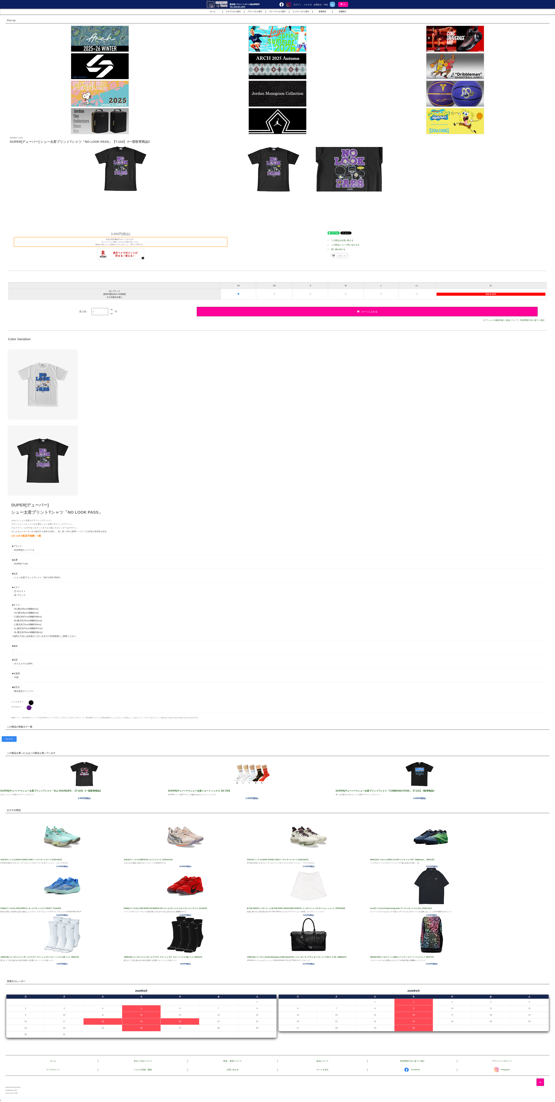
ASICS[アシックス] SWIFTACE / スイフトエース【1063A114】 (148, 860)
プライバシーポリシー (502, 1061)
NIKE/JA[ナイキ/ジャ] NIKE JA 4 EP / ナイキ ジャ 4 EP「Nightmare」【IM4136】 (402, 860)
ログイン (297, 4)
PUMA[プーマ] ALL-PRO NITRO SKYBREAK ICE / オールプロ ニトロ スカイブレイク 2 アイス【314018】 (166, 908)
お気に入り (342, 255)
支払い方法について (143, 1061)
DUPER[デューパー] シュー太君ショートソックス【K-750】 (199, 791)
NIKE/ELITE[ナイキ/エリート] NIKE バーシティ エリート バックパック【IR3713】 (402, 957)
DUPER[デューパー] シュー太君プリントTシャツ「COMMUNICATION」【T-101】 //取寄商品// (385, 791)
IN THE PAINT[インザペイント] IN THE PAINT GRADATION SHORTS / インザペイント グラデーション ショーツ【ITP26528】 (296, 908)
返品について (512, 320)
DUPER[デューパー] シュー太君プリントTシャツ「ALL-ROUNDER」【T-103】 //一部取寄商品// (50, 791)
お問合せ (318, 4)
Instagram (505, 1069)
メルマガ (308, 4)
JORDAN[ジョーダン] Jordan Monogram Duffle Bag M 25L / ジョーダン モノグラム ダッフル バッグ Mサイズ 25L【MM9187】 (297, 957)
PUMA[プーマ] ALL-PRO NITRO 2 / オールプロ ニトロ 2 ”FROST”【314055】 (31, 908)
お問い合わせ (232, 1069)
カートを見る (322, 1069)
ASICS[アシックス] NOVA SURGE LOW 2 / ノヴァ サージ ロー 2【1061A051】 (31, 860)
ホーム (53, 1061)
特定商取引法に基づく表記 (532, 320)
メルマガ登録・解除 (143, 1069)
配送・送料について (232, 1061)
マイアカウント (53, 1069)
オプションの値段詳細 (493, 320)
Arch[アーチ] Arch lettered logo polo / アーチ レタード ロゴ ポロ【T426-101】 (401, 908)
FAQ (326, 4)
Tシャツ (9, 739)
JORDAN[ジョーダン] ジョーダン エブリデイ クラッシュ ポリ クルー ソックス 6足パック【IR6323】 (40, 957)
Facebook (415, 1069)
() (344, 4)
